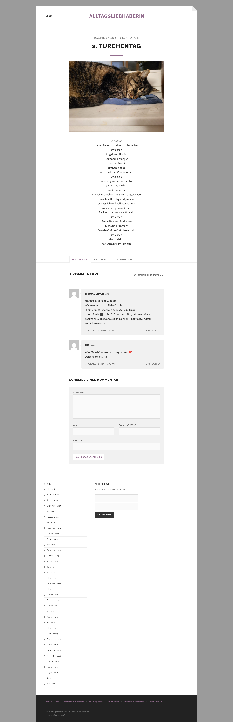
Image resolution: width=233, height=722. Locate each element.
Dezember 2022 (54, 583)
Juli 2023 (50, 567)
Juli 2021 (50, 611)
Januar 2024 (52, 545)
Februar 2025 (53, 517)
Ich (57, 702)
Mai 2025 (51, 511)
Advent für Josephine (134, 702)
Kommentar (80, 392)
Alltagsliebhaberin (117, 16)
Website (77, 440)
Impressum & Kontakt (74, 702)
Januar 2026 (52, 500)
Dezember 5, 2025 (101, 364)
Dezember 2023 (54, 550)
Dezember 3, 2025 (105, 38)
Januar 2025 (52, 522)
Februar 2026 (53, 494)
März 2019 (51, 628)
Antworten (154, 330)
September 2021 (54, 600)
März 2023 (51, 578)
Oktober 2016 (53, 661)
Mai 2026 (51, 489)
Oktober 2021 (53, 595)
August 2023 (52, 561)
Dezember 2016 (54, 650)
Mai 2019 (51, 622)
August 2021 (52, 606)
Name (76, 425)
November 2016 (54, 656)
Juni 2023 (51, 572)
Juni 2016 (51, 684)
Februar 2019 (52, 633)
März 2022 (51, 589)
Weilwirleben (155, 702)
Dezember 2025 (54, 506)
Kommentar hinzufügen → (149, 275)
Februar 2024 (53, 539)
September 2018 (54, 639)
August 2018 (52, 645)
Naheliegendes (96, 702)
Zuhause (48, 702)
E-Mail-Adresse (128, 425)
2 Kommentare (129, 38)
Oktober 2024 (53, 533)
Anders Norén (60, 715)
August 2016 (52, 672)
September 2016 (54, 667)
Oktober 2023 (53, 556)
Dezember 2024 (54, 528)
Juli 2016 (50, 678)
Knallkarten (113, 702)
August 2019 (52, 617)
